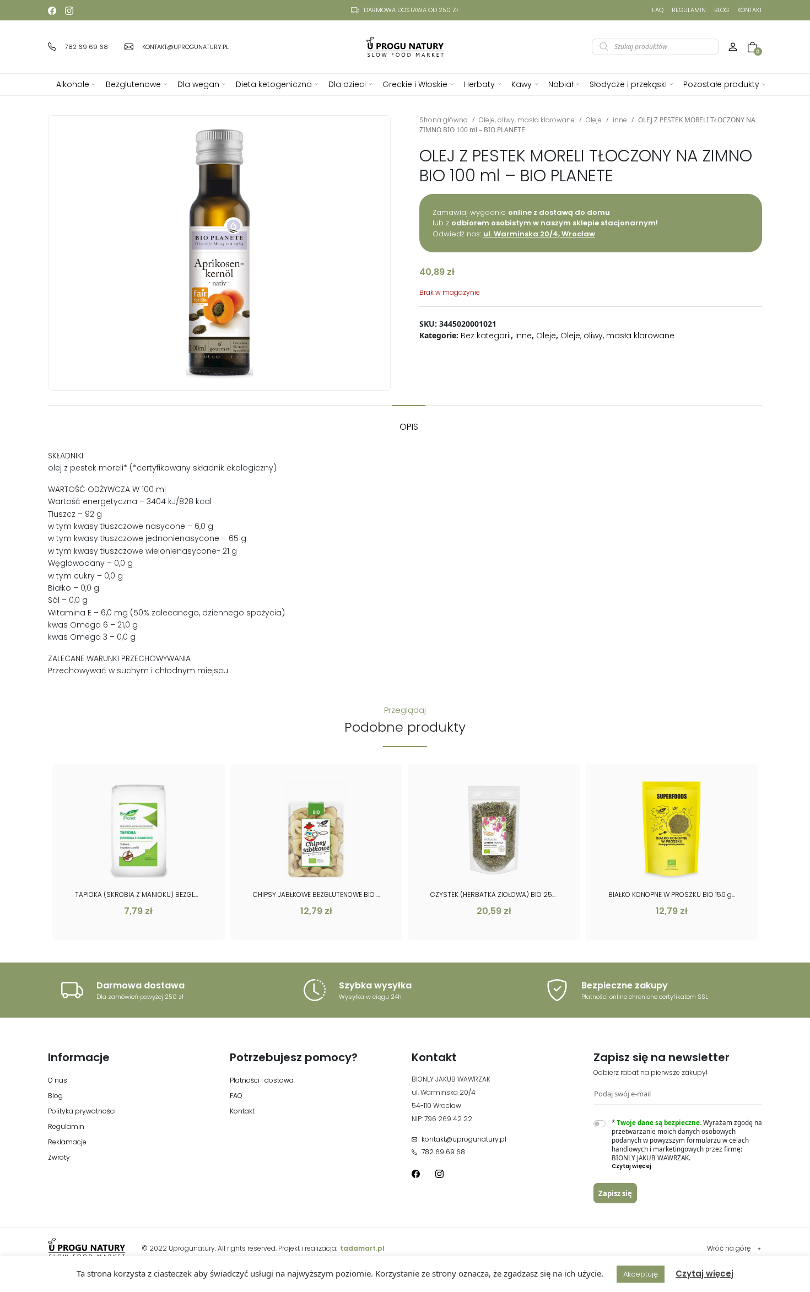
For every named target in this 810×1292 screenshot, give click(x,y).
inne (620, 120)
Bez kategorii (486, 335)
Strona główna (443, 120)
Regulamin (689, 10)
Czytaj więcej (704, 1273)
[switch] (599, 1123)
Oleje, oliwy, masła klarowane (527, 120)
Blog (721, 10)
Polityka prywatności (82, 1111)
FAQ (657, 10)
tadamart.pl (362, 1248)
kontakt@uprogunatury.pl (464, 1139)
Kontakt (749, 10)
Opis (408, 426)
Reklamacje (67, 1142)
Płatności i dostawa (262, 1080)
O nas (57, 1080)
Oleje (594, 120)
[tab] (408, 421)
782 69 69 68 (443, 1151)
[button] (687, 1166)
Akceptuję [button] (640, 1274)
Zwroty (59, 1157)
